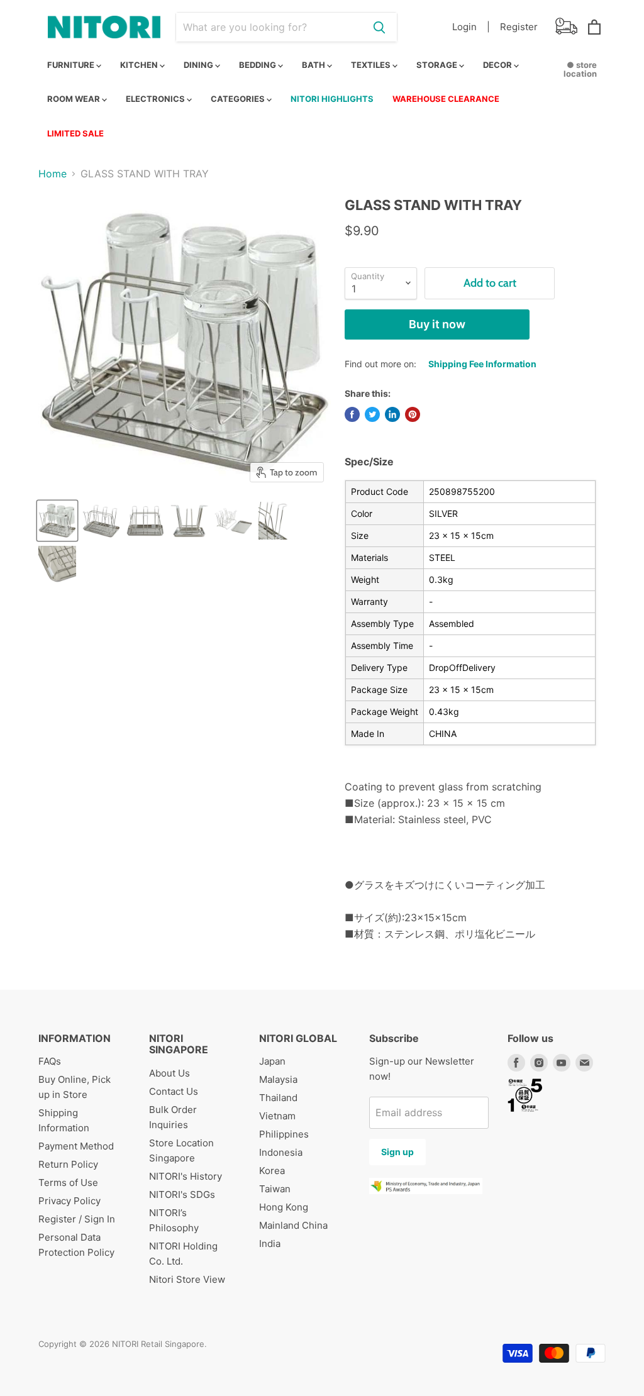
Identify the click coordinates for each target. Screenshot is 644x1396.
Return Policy (68, 1164)
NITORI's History (185, 1176)
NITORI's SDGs (182, 1194)
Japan (272, 1061)
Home (52, 173)
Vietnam (277, 1116)
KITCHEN (140, 65)
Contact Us (173, 1091)
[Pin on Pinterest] (412, 414)
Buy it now (437, 324)
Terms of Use (68, 1182)
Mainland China (293, 1225)
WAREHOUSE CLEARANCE (445, 99)
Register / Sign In (76, 1219)
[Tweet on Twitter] (372, 414)
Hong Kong (283, 1207)
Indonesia (281, 1152)
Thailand (278, 1098)
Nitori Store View (187, 1279)
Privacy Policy (69, 1201)
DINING (199, 65)
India (269, 1243)
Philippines (284, 1134)
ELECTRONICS (156, 99)
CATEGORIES (239, 99)
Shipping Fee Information (482, 363)
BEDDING (258, 65)
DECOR (498, 65)
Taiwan (275, 1189)
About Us (169, 1073)
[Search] (379, 27)
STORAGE (437, 65)
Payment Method (76, 1146)
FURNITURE (71, 65)
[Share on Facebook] (352, 414)
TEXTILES (371, 65)
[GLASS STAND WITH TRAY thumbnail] (57, 521)
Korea (272, 1171)
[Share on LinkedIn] (392, 414)
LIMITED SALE (75, 133)
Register (519, 26)
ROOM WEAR (74, 99)
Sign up (397, 1151)
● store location (580, 69)
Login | (471, 26)
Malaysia (278, 1079)
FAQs (49, 1061)
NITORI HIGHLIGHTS (332, 99)
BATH (314, 65)
